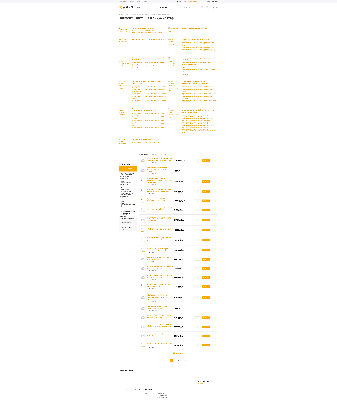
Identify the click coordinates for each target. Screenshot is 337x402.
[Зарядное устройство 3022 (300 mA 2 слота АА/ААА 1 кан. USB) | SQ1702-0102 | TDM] (143, 230)
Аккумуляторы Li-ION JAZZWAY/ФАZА (143, 30)
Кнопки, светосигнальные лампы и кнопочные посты (128, 210)
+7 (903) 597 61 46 (181, 1)
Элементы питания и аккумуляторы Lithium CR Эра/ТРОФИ (199, 51)
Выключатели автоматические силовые (128, 185)
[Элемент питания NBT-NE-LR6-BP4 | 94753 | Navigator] (143, 345)
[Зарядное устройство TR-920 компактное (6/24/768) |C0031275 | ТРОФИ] (143, 201)
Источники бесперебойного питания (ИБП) (128, 205)
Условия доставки (162, 395)
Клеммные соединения (127, 207)
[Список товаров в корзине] (214, 9)
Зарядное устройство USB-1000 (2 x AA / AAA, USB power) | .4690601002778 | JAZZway (159, 169)
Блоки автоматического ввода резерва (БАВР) (127, 174)
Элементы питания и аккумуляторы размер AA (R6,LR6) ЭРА (149, 127)
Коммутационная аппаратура (125, 214)
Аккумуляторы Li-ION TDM (139, 32)
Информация (148, 389)
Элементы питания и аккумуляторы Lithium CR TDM (197, 49)
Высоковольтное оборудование (125, 188)
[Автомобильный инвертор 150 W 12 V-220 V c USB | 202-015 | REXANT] (143, 210)
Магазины (146, 393)
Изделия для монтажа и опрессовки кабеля (127, 194)
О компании (147, 392)
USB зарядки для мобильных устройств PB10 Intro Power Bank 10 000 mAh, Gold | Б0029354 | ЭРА (159, 218)
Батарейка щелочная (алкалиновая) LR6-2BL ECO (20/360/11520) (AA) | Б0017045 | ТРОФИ (159, 239)
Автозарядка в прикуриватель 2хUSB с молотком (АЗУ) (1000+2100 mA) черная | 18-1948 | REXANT (159, 180)
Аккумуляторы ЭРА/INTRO (155, 32)
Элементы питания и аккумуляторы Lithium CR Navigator (198, 47)
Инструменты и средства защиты (127, 200)
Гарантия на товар (162, 397)
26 (185, 360)
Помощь (159, 392)
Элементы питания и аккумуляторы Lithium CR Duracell (198, 42)
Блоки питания (125, 176)
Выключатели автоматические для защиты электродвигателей (126, 180)
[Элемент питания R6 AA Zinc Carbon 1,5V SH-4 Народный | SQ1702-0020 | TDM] (143, 250)
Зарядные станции (126, 191)
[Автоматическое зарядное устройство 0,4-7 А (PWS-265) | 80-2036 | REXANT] (143, 191)
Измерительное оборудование (125, 197)
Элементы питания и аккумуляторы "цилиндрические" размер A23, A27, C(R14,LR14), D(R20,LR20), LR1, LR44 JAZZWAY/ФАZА (199, 130)
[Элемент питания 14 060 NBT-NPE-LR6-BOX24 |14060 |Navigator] (143, 286)
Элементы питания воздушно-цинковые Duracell (146, 142)
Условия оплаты (161, 393)
